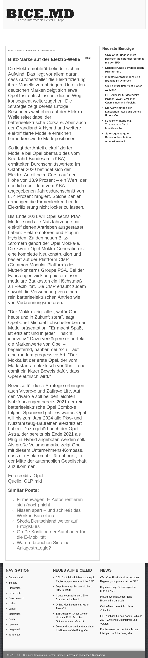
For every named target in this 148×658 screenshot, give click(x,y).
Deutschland (16, 577)
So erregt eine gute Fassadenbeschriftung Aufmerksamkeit (118, 137)
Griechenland (16, 598)
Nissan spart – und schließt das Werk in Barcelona (49, 513)
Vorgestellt (14, 629)
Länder (12, 608)
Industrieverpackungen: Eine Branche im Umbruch (116, 598)
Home (10, 50)
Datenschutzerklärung (92, 655)
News (19, 50)
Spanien (13, 624)
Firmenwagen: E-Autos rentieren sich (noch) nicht (50, 502)
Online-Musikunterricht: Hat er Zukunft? (117, 608)
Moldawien (14, 613)
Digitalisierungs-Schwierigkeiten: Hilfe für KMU (118, 589)
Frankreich (14, 587)
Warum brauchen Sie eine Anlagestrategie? (43, 545)
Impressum (72, 655)
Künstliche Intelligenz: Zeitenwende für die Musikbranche (118, 124)
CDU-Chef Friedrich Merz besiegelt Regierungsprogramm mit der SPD (124, 58)
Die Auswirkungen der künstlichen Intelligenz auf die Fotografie (123, 111)
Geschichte (15, 593)
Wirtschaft (14, 634)
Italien (12, 603)
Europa (13, 582)
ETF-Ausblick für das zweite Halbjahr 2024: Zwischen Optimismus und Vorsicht (122, 98)
